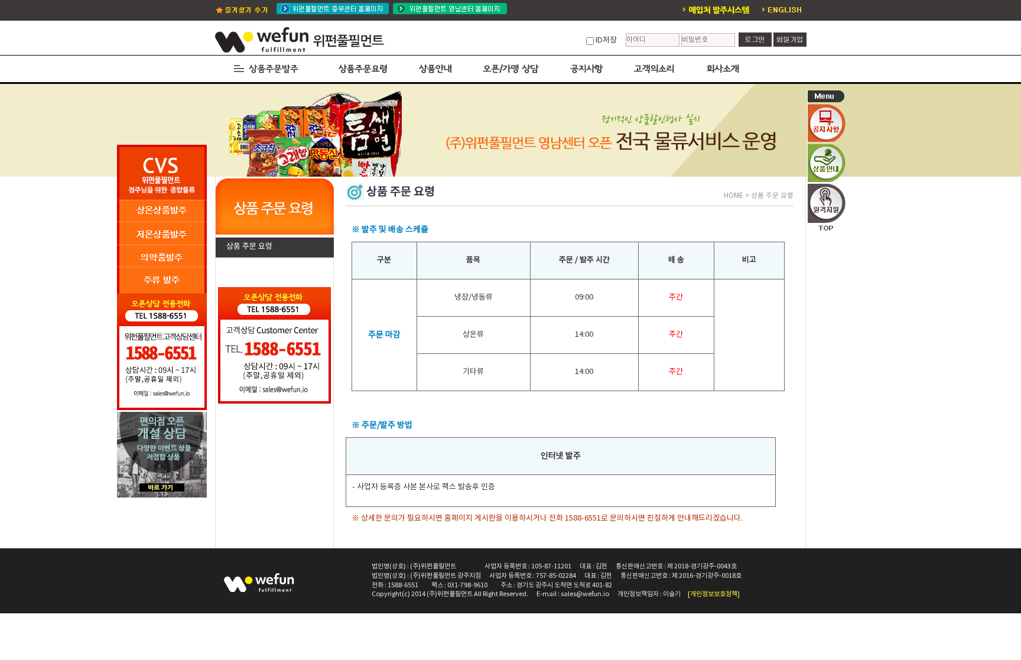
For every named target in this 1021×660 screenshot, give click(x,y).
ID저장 (606, 40)
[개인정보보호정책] (714, 594)
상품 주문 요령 (249, 246)
